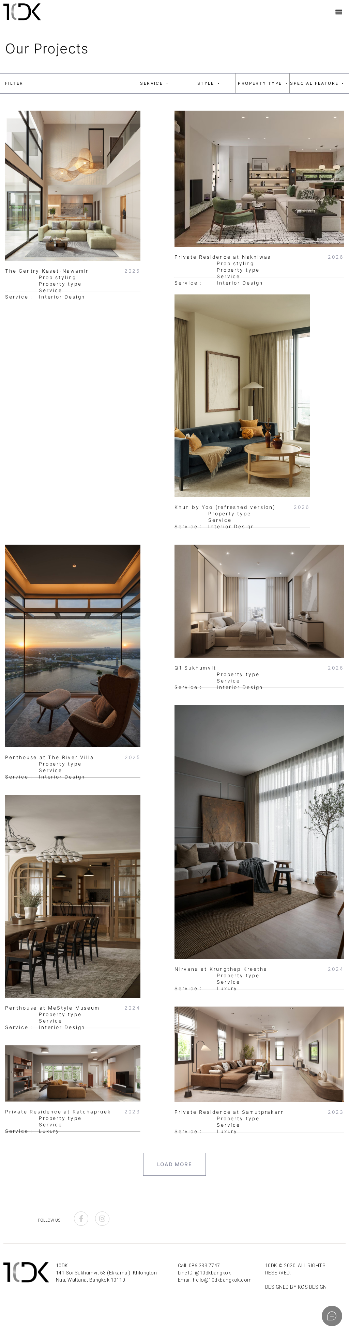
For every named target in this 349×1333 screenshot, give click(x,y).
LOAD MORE (174, 1164)
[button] (339, 11)
